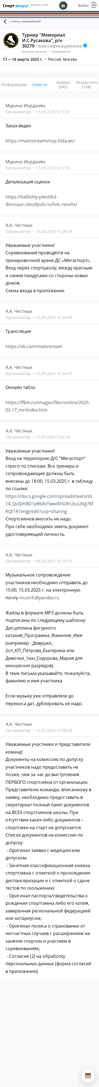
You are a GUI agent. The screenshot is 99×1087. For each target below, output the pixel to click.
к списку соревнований (25, 21)
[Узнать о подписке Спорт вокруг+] (63, 5)
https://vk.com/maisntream (34, 346)
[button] (88, 1076)
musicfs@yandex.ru (39, 598)
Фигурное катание (39, 5)
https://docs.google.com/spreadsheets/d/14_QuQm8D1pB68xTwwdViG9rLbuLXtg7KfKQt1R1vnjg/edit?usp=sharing (49, 503)
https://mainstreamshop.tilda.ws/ (40, 141)
